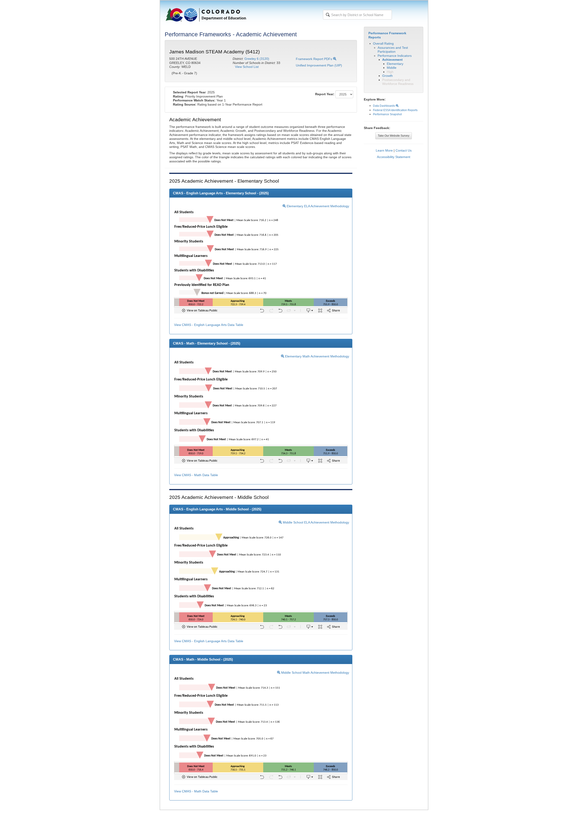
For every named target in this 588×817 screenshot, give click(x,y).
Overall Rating (383, 43)
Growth (387, 76)
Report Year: (324, 94)
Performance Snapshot (387, 114)
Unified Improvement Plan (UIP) (319, 65)
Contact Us (404, 150)
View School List (247, 67)
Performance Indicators (395, 56)
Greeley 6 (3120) (256, 58)
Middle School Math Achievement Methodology (314, 672)
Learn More (384, 150)
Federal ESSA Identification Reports (395, 110)
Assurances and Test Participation (393, 50)
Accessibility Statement (393, 157)
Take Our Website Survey (393, 135)
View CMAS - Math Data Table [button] (196, 475)
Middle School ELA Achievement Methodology (315, 522)
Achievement (392, 59)
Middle (391, 67)
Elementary (395, 64)
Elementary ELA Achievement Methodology (317, 206)
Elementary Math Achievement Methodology (316, 356)
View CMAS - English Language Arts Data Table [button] (208, 325)
